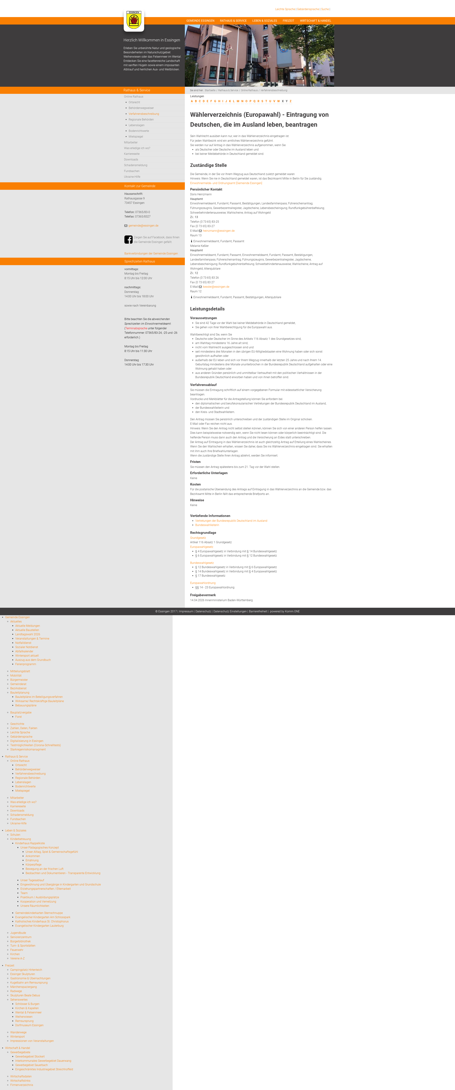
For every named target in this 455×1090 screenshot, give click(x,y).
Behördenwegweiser (141, 108)
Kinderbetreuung (20, 839)
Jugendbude (18, 933)
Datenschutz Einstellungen (230, 611)
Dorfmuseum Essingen (29, 1025)
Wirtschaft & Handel (315, 20)
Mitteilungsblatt (20, 671)
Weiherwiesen (24, 1016)
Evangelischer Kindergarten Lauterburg (39, 925)
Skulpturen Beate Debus (25, 995)
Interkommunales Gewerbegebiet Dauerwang (43, 1060)
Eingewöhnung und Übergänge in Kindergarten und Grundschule (60, 884)
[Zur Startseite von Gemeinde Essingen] (134, 23)
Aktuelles (16, 621)
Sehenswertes (19, 999)
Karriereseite (132, 153)
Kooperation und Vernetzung (38, 901)
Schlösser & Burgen (27, 1004)
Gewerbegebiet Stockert (30, 1056)
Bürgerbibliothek (20, 941)
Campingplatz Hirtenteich (26, 969)
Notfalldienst (23, 643)
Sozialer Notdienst (26, 647)
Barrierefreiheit (258, 611)
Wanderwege (18, 1032)
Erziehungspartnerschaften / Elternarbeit (45, 888)
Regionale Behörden (141, 119)
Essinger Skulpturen (22, 974)
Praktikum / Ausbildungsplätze (39, 897)
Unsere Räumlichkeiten (34, 906)
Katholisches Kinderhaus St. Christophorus (42, 921)
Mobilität (16, 675)
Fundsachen (132, 171)
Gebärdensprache (308, 9)
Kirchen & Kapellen (27, 1008)
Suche (325, 9)
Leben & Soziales (264, 20)
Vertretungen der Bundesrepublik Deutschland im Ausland (231, 520)
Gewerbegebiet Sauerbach (31, 1065)
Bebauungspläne (25, 705)
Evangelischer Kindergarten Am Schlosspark (42, 917)
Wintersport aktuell (27, 655)
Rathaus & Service (233, 20)
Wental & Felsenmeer (28, 1012)
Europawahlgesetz (201, 547)
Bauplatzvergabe (20, 712)
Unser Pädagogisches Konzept (39, 847)
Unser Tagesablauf (32, 880)
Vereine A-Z (17, 958)
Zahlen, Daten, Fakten (23, 728)
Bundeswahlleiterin (207, 525)
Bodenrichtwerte (139, 131)
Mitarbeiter (131, 142)
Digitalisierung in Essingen (26, 741)
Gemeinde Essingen (200, 20)
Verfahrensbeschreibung (144, 114)
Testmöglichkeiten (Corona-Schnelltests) (35, 745)
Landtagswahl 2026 (27, 634)
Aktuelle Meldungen (27, 625)
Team (24, 893)
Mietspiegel (136, 136)
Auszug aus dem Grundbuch (33, 660)
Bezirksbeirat (18, 688)
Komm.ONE (292, 611)
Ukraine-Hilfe (132, 176)
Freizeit (288, 20)
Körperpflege (33, 864)
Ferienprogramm (25, 664)
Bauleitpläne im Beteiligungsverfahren (39, 697)
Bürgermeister (19, 679)
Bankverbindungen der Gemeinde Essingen (151, 253)
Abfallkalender (24, 651)
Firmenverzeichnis (21, 1085)
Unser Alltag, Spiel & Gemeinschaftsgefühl (52, 851)
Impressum (186, 611)
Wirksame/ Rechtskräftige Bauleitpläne (39, 701)
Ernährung (32, 860)
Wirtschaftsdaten (21, 1076)
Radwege (16, 991)
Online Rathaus (133, 96)
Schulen (15, 834)
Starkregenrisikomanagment (28, 749)
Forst (18, 716)
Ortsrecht (134, 102)
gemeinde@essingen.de (143, 225)
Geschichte (17, 724)
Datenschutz (203, 611)
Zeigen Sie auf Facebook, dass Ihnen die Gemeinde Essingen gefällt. (157, 240)
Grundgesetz (198, 537)
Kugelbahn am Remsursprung (29, 982)
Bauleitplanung (19, 692)
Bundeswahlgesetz (202, 563)
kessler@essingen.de (216, 286)
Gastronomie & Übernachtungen (30, 978)
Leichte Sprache (285, 9)
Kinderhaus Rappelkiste (30, 843)
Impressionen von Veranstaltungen (32, 1041)
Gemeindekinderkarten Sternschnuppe (39, 913)
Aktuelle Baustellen (27, 630)
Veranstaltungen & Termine (32, 638)
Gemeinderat (18, 684)
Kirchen (15, 954)
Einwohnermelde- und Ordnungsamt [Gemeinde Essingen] (226, 183)
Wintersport (17, 1036)
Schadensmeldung (135, 165)
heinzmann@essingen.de (219, 230)
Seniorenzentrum (20, 937)
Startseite (210, 90)
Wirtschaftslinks (20, 1080)
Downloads (131, 159)
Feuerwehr (16, 950)
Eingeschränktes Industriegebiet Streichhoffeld (44, 1069)
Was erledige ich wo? (137, 148)
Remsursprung (24, 1021)
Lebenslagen (136, 125)
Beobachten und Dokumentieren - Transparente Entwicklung (63, 873)
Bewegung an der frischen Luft (44, 869)
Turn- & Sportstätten (22, 945)
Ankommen (33, 856)
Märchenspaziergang (23, 987)
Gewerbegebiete (20, 1052)
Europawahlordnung (203, 583)
